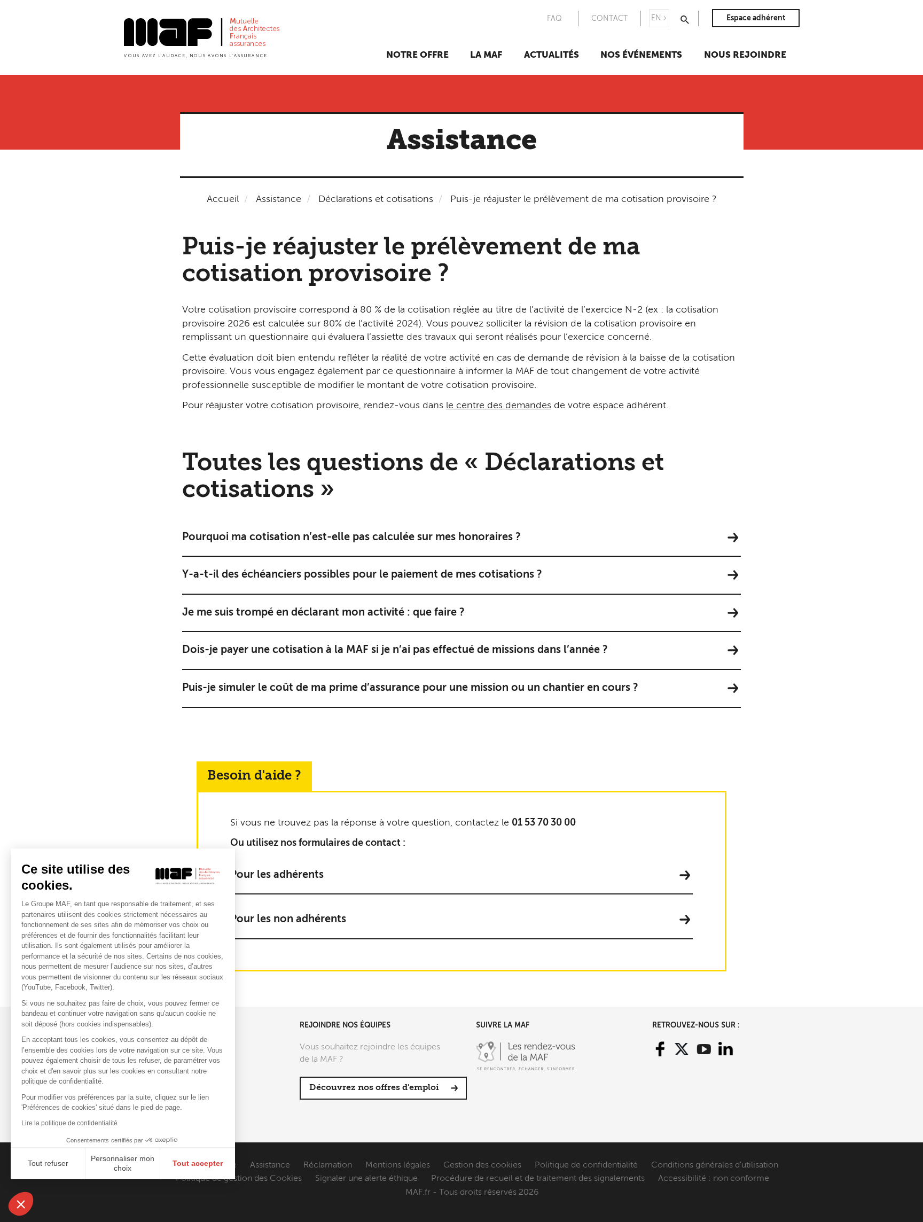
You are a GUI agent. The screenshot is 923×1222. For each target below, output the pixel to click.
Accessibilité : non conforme (713, 1178)
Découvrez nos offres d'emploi (374, 1088)
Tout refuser (48, 1163)
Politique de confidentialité (586, 1165)
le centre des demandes (498, 405)
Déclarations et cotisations (375, 199)
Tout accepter (198, 1163)
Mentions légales (397, 1165)
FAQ (554, 18)
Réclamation (327, 1165)
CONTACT (609, 18)
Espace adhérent (755, 18)
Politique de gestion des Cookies (239, 1178)
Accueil (223, 199)
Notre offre (417, 55)
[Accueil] (201, 37)
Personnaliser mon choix (122, 1163)
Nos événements (641, 55)
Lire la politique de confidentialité (69, 1123)
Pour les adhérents (277, 875)
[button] (21, 1204)
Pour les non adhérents (288, 919)
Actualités (551, 55)
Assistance (278, 199)
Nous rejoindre (745, 55)
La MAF (486, 55)
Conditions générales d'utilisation (714, 1165)
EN (656, 18)
